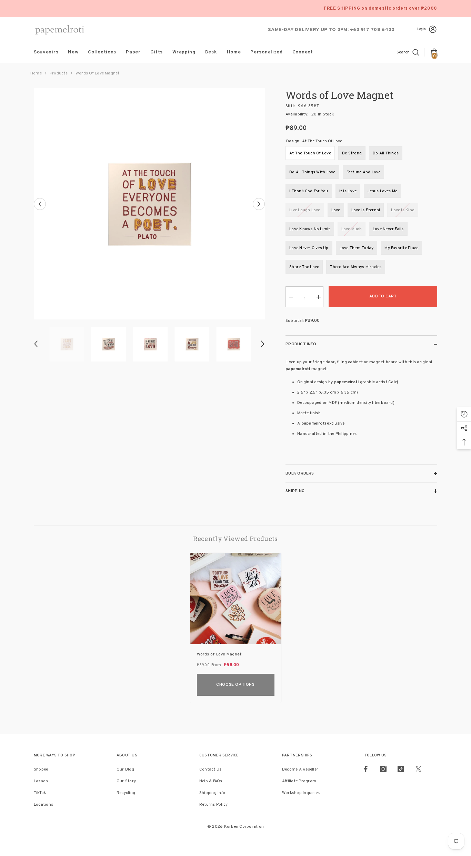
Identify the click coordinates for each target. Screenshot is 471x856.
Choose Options (235, 684)
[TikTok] (400, 769)
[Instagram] (383, 769)
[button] (40, 204)
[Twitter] (418, 769)
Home (36, 73)
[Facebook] (365, 769)
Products (59, 73)
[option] (149, 203)
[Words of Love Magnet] (235, 598)
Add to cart (383, 296)
